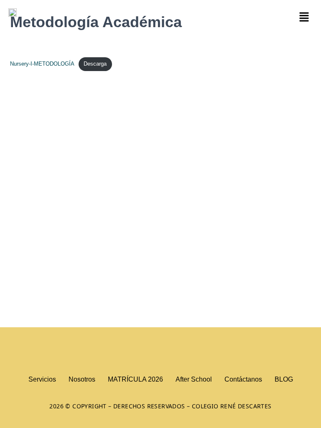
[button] (304, 17)
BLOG (284, 379)
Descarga (95, 64)
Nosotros (82, 379)
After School (194, 379)
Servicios (42, 379)
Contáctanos (243, 379)
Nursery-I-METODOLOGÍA (42, 64)
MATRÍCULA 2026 (135, 379)
